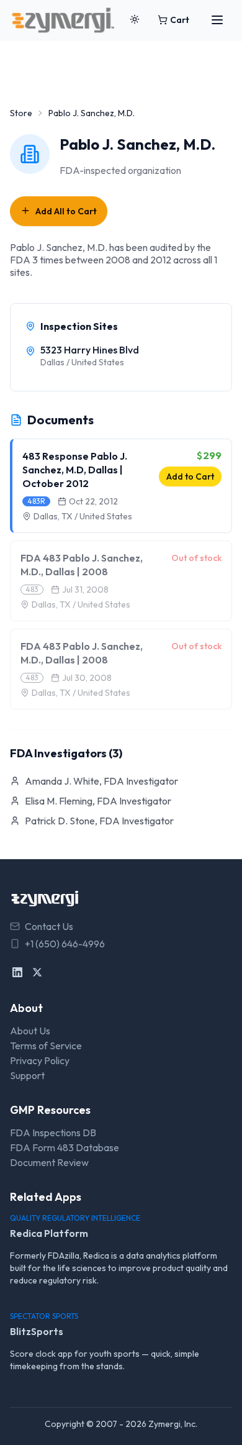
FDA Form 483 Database (64, 1147)
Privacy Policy (39, 1060)
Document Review (49, 1162)
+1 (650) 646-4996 (65, 943)
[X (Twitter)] (37, 972)
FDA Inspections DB (53, 1132)
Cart (179, 19)
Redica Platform (49, 1233)
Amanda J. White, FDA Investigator (101, 781)
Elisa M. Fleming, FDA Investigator (98, 801)
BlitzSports (36, 1331)
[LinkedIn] (17, 972)
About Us (30, 1030)
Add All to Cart (66, 211)
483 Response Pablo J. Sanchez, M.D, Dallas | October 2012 (74, 470)
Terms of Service (46, 1045)
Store (21, 113)
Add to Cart (190, 476)
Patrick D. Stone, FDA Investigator (99, 820)
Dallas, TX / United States (83, 516)
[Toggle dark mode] (135, 20)
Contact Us (49, 926)
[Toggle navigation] (217, 20)
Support (27, 1075)
